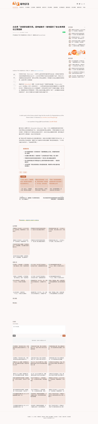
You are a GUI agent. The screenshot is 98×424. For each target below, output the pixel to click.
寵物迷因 (68, 7)
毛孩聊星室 (62, 7)
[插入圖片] (61, 336)
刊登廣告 (29, 416)
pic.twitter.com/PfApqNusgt (49, 117)
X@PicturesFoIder (38, 70)
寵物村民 (79, 7)
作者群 (84, 7)
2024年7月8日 (53, 121)
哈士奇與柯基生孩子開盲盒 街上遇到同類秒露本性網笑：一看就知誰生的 (42, 161)
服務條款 (43, 416)
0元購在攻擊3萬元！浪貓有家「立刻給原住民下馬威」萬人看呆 (41, 155)
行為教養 (27, 7)
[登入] (82, 4)
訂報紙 (60, 416)
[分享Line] (14, 77)
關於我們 (64, 416)
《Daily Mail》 (28, 84)
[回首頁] (21, 4)
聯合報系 (56, 416)
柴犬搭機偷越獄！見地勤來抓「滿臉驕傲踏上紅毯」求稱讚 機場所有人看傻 (42, 152)
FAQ (33, 416)
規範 (14, 335)
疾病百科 (44, 7)
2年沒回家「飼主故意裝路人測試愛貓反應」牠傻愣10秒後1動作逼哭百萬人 (42, 165)
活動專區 (55, 7)
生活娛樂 (33, 7)
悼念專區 (74, 7)
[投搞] (79, 4)
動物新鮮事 (15, 7)
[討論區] (14, 81)
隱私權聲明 (51, 416)
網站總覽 (69, 416)
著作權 (47, 416)
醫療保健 (38, 7)
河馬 (21, 172)
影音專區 (50, 7)
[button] (77, 4)
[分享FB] (14, 74)
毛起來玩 (21, 7)
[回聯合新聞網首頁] (16, 4)
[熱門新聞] (84, 27)
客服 (35, 416)
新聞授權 (39, 416)
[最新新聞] (84, 58)
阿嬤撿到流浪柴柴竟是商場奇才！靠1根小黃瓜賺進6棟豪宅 (40, 158)
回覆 (64, 335)
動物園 (25, 172)
